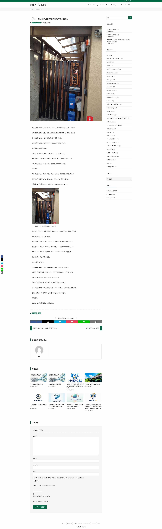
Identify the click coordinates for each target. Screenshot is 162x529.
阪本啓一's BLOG (38, 5)
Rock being (113, 115)
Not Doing (112, 108)
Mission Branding (114, 104)
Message (69, 524)
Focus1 (111, 87)
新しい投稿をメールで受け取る (41, 501)
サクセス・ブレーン (114, 146)
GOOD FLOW (112, 90)
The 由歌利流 (111, 194)
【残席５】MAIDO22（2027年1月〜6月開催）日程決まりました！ (119, 41)
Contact (94, 524)
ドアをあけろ (113, 153)
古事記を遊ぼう (114, 139)
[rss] (128, 1)
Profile (75, 524)
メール (35, 465)
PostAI (111, 111)
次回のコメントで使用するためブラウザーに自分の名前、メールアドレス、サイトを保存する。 (60, 478)
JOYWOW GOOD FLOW (113, 30)
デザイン (111, 149)
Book (80, 524)
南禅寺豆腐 (112, 160)
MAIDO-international (115, 125)
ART (110, 65)
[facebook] (124, 1)
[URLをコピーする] (96, 321)
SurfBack (112, 128)
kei (39, 356)
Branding (34, 22)
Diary (39, 22)
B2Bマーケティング (114, 69)
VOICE (111, 132)
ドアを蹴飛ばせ (113, 156)
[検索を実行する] (130, 17)
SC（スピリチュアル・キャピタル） (118, 118)
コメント (36, 436)
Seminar (112, 122)
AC (110, 55)
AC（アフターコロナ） (115, 58)
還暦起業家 (112, 167)
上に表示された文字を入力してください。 (44, 485)
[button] (36, 321)
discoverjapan (113, 83)
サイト (35, 471)
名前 (35, 458)
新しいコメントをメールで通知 (41, 496)
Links (98, 524)
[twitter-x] (126, 1)
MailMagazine (86, 524)
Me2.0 (111, 101)
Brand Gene (113, 73)
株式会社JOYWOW (112, 191)
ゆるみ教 (111, 135)
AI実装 (111, 62)
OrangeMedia (111, 198)
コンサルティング (113, 142)
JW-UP (111, 94)
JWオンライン (113, 97)
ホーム (63, 524)
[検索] (130, 1)
